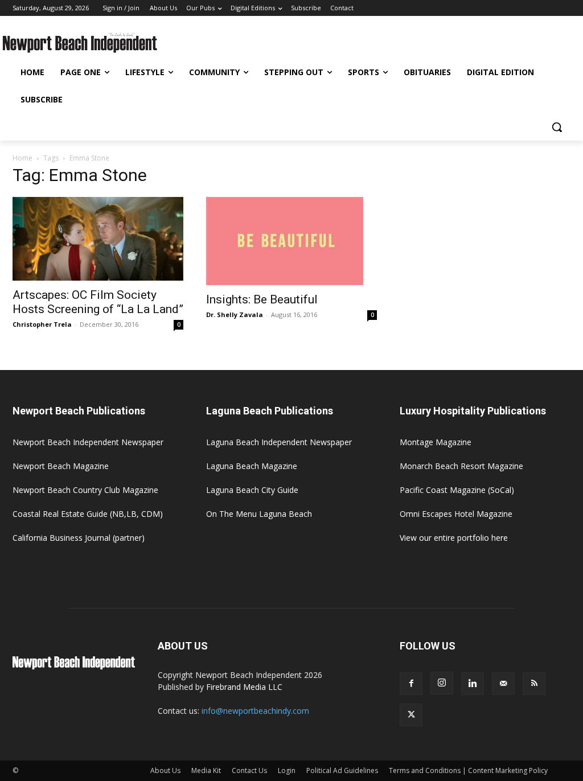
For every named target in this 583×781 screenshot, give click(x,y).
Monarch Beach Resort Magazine (461, 466)
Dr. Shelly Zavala (234, 314)
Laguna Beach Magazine (251, 466)
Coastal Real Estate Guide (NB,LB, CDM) (88, 513)
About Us (165, 770)
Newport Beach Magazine (61, 466)
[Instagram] (441, 683)
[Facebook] (411, 683)
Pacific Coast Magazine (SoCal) (457, 489)
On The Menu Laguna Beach (259, 513)
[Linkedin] (472, 683)
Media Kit (206, 770)
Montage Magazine (435, 442)
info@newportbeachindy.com (255, 710)
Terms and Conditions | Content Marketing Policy (468, 770)
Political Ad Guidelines (342, 770)
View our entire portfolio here (454, 537)
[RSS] (534, 683)
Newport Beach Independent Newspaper (88, 442)
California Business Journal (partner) (79, 537)
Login (286, 770)
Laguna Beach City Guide (252, 489)
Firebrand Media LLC (244, 686)
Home (22, 158)
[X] (411, 715)
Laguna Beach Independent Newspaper (279, 442)
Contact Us (249, 770)
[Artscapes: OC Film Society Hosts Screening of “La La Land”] (98, 239)
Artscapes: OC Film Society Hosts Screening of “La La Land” (98, 302)
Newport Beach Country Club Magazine (85, 489)
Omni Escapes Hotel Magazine (456, 513)
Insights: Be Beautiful (262, 299)
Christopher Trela (42, 324)
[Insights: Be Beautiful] (291, 241)
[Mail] (503, 683)
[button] (556, 127)
